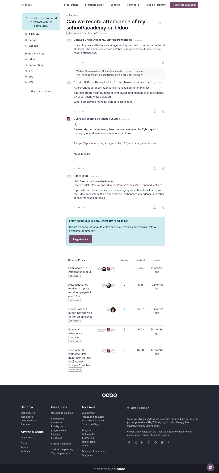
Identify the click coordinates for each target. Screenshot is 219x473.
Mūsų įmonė (88, 412)
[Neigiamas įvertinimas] (83, 63)
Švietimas (56, 437)
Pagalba (150, 4)
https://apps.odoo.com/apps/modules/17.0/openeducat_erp (126, 185)
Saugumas (87, 455)
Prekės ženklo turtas (93, 416)
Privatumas (99, 451)
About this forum (42, 91)
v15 (30, 82)
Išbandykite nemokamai (184, 5)
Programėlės (71, 4)
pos (30, 76)
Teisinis (86, 451)
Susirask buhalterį (61, 443)
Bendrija (115, 4)
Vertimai (25, 451)
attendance (73, 33)
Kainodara (133, 4)
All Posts (33, 34)
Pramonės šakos (94, 4)
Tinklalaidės (88, 434)
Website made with (105, 468)
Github (24, 443)
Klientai (86, 445)
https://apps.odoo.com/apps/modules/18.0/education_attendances (116, 143)
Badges (33, 45)
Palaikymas (57, 418)
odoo (31, 59)
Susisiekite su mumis (93, 420)
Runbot (25, 447)
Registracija (80, 239)
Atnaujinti (56, 422)
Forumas (25, 424)
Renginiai (87, 430)
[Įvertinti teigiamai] (74, 63)
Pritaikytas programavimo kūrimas (59, 430)
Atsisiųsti (26, 437)
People (32, 40)
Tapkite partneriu (61, 453)
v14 (30, 70)
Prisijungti (161, 4)
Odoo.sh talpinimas (62, 412)
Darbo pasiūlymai (91, 424)
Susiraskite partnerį (62, 449)
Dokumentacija (29, 420)
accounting (35, 65)
